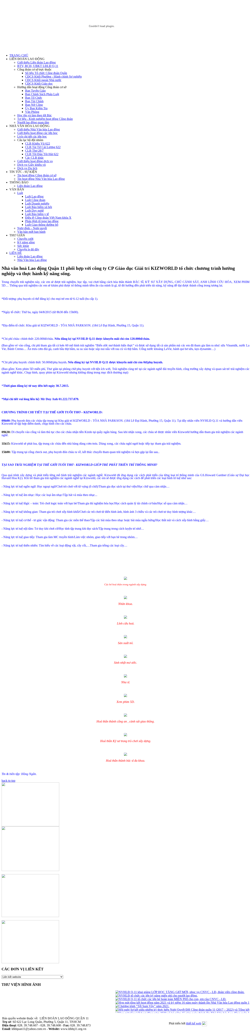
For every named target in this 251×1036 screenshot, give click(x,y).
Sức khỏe (23, 245)
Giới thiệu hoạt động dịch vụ (35, 161)
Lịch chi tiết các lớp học (32, 136)
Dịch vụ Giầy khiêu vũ (31, 164)
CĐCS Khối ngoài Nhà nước (43, 80)
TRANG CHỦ (18, 55)
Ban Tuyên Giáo (35, 90)
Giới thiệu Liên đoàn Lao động (36, 62)
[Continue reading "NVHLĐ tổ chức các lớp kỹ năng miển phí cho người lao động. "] (150, 995)
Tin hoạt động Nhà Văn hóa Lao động (41, 178)
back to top (8, 780)
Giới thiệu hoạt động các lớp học (37, 133)
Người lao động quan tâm (33, 122)
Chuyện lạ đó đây (28, 249)
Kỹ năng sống (26, 242)
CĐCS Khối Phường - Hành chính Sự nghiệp (53, 76)
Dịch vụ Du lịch (27, 168)
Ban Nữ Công (34, 104)
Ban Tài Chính (34, 101)
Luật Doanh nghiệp (37, 203)
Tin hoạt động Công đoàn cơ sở (36, 175)
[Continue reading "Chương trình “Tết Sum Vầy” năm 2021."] (136, 1006)
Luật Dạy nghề (34, 210)
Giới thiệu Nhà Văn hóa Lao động (38, 129)
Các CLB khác (34, 157)
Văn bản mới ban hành (31, 231)
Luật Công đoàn (35, 200)
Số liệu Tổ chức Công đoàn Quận (46, 73)
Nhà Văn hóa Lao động (32, 260)
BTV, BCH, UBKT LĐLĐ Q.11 (37, 66)
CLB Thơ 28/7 (34, 150)
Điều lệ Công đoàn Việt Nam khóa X (48, 217)
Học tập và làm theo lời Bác (34, 115)
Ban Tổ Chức (33, 97)
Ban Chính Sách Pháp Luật (42, 94)
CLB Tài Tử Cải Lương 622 (43, 147)
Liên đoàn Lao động (30, 186)
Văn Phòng (32, 111)
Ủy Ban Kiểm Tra (36, 108)
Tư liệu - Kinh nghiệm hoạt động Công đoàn (45, 119)
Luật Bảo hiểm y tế (37, 214)
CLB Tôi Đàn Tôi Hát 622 (41, 154)
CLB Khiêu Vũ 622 (37, 143)
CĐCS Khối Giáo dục (39, 83)
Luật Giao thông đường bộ (41, 224)
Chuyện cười (25, 238)
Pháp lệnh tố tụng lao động (41, 221)
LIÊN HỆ (15, 253)
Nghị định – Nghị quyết (32, 228)
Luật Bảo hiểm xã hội (38, 207)
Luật (20, 193)
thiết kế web (193, 1023)
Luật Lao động (34, 196)
